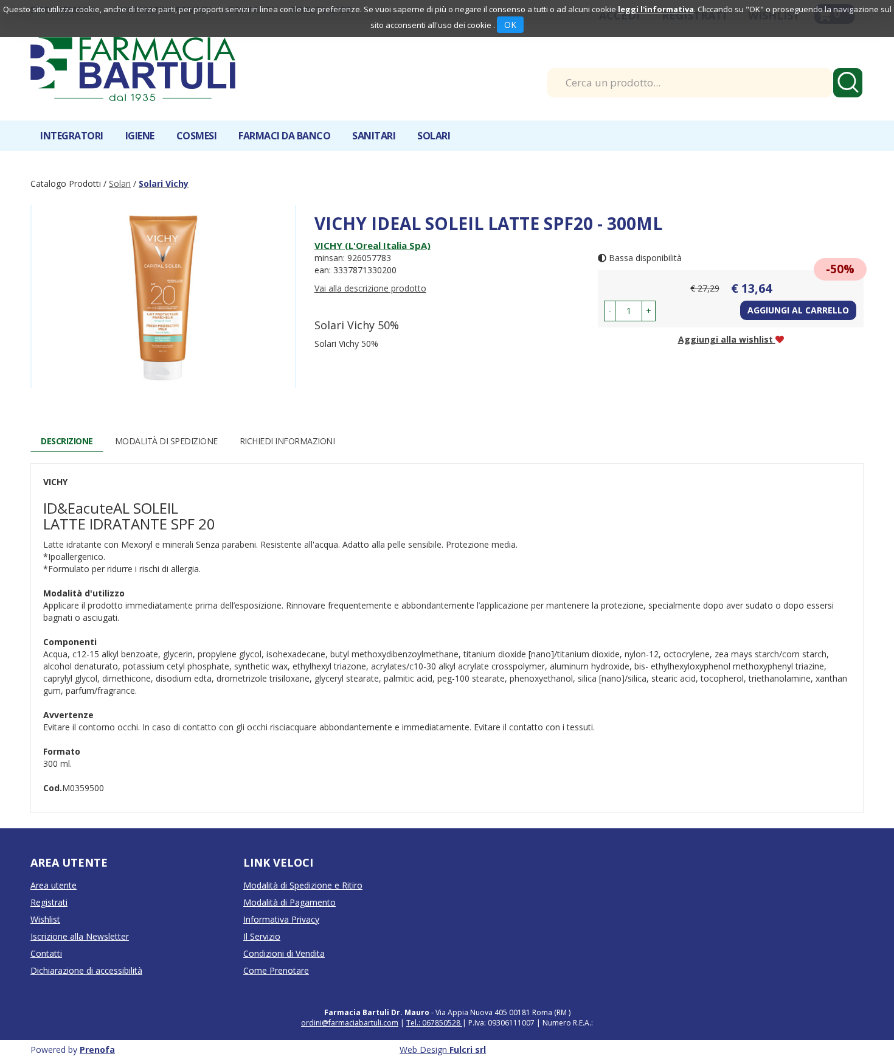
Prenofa (97, 1049)
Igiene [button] (139, 135)
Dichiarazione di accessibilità (86, 970)
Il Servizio (261, 936)
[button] (609, 311)
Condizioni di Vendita (284, 953)
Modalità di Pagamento (289, 902)
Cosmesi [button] (196, 135)
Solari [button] (433, 135)
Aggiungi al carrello (798, 310)
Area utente (53, 885)
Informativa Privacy (281, 919)
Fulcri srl (467, 1049)
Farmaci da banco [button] (284, 135)
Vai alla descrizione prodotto (370, 288)
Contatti (46, 953)
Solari (120, 183)
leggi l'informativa (656, 9)
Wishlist (45, 919)
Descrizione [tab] (67, 441)
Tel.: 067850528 (434, 1023)
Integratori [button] (71, 135)
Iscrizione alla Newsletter (79, 936)
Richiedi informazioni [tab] (287, 441)
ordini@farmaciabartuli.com (349, 1023)
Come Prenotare (276, 970)
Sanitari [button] (373, 135)
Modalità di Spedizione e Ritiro (302, 885)
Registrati (49, 902)
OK (510, 24)
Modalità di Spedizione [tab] (166, 441)
